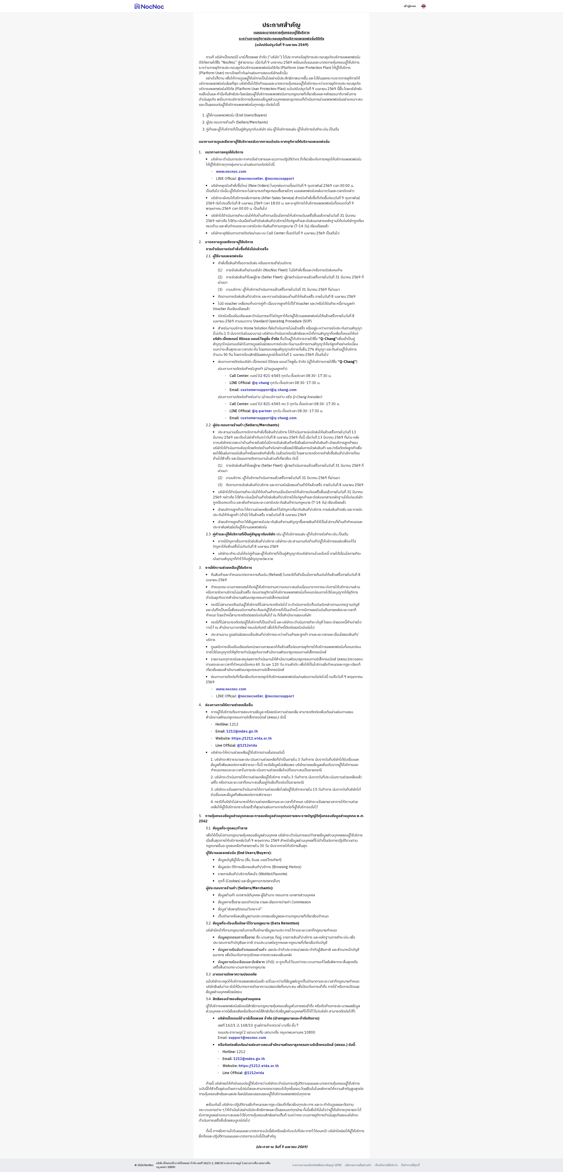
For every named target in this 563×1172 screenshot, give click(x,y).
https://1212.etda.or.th (252, 739)
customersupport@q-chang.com (268, 390)
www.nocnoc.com (231, 172)
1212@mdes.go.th (242, 732)
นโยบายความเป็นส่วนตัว (358, 1165)
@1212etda (247, 746)
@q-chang (260, 383)
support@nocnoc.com (247, 1038)
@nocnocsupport (279, 179)
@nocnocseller (250, 179)
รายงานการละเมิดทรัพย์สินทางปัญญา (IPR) (317, 1165)
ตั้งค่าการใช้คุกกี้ (410, 1165)
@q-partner (262, 411)
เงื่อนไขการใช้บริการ (386, 1165)
